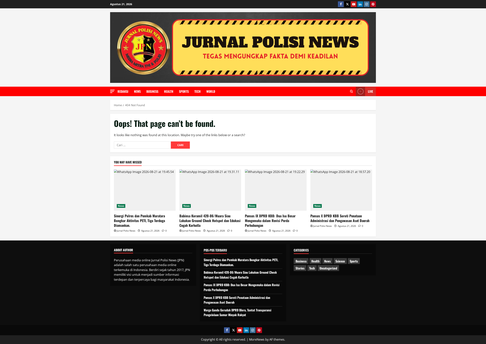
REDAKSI (123, 91)
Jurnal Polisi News (126, 230)
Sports (184, 91)
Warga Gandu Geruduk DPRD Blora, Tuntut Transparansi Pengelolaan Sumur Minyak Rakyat (237, 312)
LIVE (370, 91)
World (210, 91)
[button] (112, 91)
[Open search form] (351, 91)
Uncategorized (328, 268)
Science (340, 261)
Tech (197, 91)
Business (152, 91)
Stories (300, 268)
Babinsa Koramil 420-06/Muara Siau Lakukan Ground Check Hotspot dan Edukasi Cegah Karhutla (210, 220)
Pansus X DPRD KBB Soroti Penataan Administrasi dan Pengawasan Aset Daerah (339, 218)
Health (168, 91)
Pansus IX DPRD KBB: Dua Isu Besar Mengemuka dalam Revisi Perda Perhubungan (270, 220)
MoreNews (256, 339)
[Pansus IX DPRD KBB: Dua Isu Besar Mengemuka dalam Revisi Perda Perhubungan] (276, 190)
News (137, 91)
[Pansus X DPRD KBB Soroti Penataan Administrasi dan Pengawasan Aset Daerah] (341, 190)
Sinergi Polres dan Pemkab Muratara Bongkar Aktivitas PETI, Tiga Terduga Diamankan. (139, 220)
